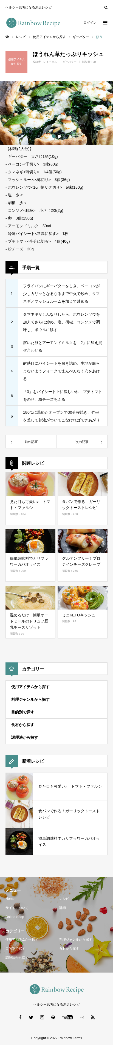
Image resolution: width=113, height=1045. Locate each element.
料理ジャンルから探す (30, 699)
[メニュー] (105, 22)
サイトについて (17, 908)
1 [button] (53, 136)
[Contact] (82, 1017)
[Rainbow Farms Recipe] (33, 22)
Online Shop (14, 917)
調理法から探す (24, 737)
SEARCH (106, 7)
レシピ (64, 899)
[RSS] (93, 1017)
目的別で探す (22, 712)
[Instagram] (42, 1017)
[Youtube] (67, 1017)
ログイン (90, 23)
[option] (56, 113)
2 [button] (59, 136)
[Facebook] (20, 1017)
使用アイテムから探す (30, 686)
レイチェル (50, 61)
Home (10, 899)
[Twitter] (31, 1017)
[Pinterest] (53, 1017)
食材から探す (22, 724)
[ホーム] (7, 37)
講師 (62, 908)
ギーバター (70, 61)
